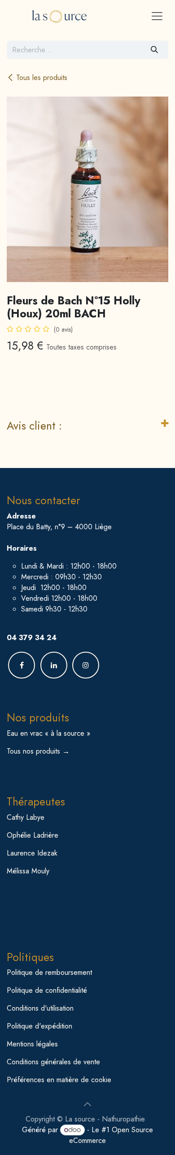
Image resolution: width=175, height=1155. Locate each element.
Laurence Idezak (32, 853)
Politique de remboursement (49, 972)
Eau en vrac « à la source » (48, 733)
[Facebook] (21, 665)
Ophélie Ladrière (32, 835)
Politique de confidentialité (47, 990)
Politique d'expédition (39, 1026)
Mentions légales (32, 1044)
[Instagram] (85, 665)
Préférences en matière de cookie (59, 1080)
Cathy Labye (25, 817)
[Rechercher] (154, 50)
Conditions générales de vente (53, 1062)
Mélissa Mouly (28, 871)
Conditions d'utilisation (40, 1008)
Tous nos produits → (38, 751)
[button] (87, 1104)
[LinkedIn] (53, 665)
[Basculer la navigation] (157, 15)
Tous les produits (41, 77)
